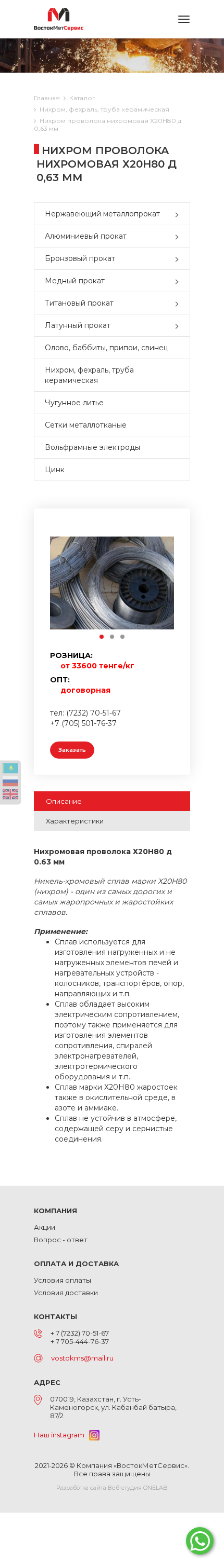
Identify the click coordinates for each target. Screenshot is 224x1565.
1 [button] (102, 637)
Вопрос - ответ (61, 1239)
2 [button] (112, 637)
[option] (112, 583)
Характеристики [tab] (75, 821)
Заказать (72, 749)
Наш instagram (61, 1435)
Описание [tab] (64, 801)
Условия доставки (66, 1292)
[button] (179, 214)
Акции (44, 1227)
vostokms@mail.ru (82, 1358)
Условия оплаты (62, 1280)
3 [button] (123, 637)
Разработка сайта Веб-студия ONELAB (112, 1487)
